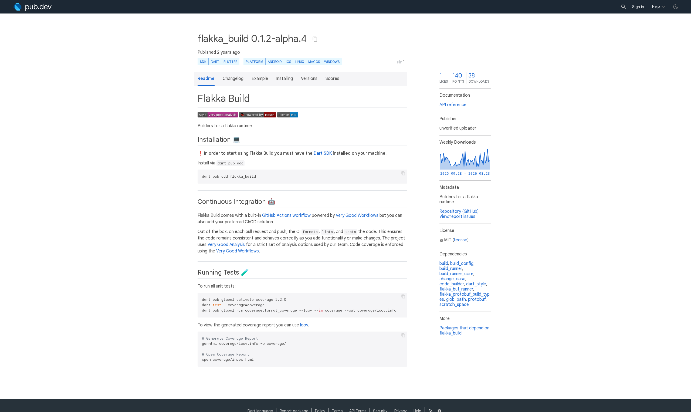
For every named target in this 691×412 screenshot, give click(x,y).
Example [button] (260, 78)
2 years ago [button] (228, 52)
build (443, 263)
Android (275, 62)
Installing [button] (284, 78)
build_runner (450, 268)
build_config (461, 263)
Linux (299, 62)
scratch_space (454, 304)
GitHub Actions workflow (286, 215)
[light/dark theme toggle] (675, 7)
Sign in (638, 6)
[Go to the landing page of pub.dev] (32, 7)
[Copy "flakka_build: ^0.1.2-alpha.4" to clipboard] (315, 39)
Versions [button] (309, 78)
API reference (452, 104)
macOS (314, 62)
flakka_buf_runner (456, 289)
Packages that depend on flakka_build (464, 330)
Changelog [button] (233, 78)
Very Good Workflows (357, 215)
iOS (288, 62)
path (461, 299)
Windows (332, 62)
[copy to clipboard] (403, 173)
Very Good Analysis (226, 244)
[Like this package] (399, 61)
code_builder (451, 284)
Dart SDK (323, 153)
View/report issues (457, 216)
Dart (215, 62)
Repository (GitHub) (459, 211)
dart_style (476, 284)
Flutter (230, 62)
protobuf (477, 299)
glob (450, 299)
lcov (304, 325)
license (460, 240)
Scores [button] (332, 78)
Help (656, 6)
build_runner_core (456, 273)
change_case (452, 279)
